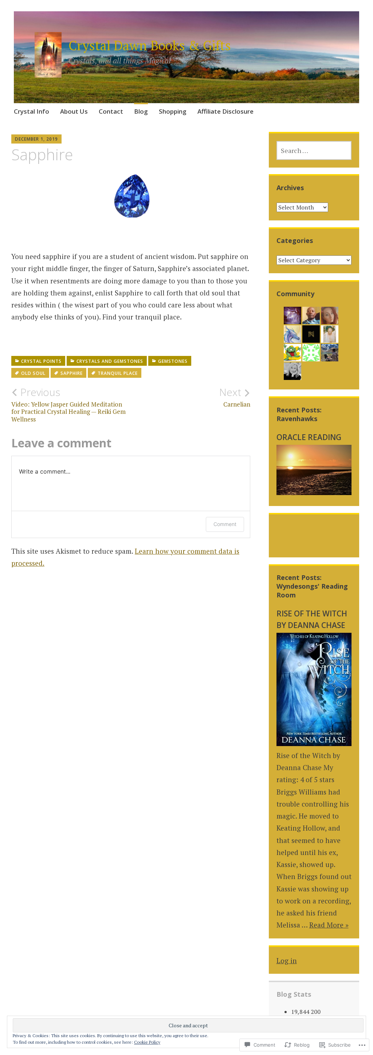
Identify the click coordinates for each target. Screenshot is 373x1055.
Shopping (172, 111)
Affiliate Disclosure (225, 111)
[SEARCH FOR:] (314, 150)
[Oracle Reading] (314, 492)
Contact (111, 111)
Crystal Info (31, 111)
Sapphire (71, 373)
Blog (141, 111)
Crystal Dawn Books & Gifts (149, 45)
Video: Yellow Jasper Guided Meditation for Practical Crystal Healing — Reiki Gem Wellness (68, 404)
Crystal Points (41, 361)
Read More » (329, 924)
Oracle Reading (308, 437)
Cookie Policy (147, 1042)
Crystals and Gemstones (109, 361)
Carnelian (234, 397)
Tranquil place (118, 373)
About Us (74, 111)
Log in (286, 960)
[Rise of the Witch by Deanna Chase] (314, 743)
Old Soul (33, 373)
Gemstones (173, 361)
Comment (224, 524)
